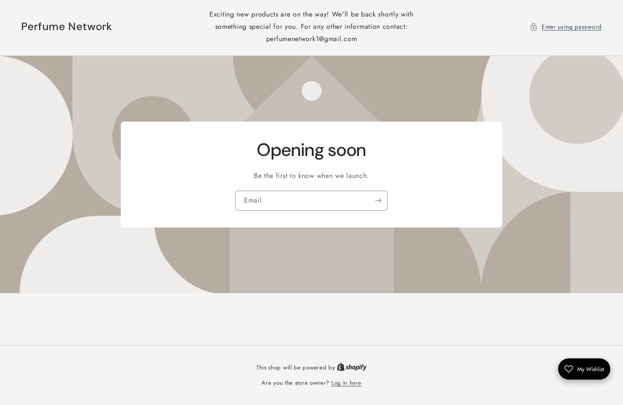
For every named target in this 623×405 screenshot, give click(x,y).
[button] (566, 27)
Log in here (346, 383)
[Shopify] (352, 367)
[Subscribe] (378, 201)
